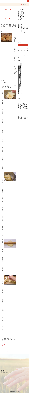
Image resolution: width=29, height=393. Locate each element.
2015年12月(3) (20, 78)
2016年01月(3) (20, 77)
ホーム (18, 4)
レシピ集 (20, 4)
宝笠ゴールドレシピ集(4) (21, 12)
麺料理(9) (19, 21)
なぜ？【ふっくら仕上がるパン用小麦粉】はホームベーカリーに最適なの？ (23, 101)
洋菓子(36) (19, 19)
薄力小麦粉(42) (20, 24)
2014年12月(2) (20, 87)
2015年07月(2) (20, 83)
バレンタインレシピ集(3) (21, 35)
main (4, 351)
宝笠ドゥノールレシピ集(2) (21, 32)
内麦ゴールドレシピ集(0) (21, 13)
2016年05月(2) (20, 75)
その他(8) (19, 23)
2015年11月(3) (20, 79)
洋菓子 (3, 345)
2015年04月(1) (20, 86)
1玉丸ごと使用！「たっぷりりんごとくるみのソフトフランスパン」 (23, 118)
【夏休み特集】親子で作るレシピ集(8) (23, 27)
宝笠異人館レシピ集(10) (21, 16)
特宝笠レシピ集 (4, 343)
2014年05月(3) (20, 91)
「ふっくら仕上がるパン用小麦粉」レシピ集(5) (23, 39)
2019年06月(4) (20, 64)
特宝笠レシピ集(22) (20, 11)
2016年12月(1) (20, 69)
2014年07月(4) (20, 90)
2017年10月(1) (20, 67)
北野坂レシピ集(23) (20, 15)
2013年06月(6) (20, 96)
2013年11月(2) (20, 93)
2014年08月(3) (20, 89)
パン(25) (19, 20)
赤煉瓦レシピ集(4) (20, 37)
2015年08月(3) (20, 82)
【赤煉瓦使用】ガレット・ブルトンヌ (23, 110)
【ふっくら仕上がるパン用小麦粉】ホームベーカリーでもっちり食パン (23, 107)
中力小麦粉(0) (19, 25)
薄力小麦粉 (3, 344)
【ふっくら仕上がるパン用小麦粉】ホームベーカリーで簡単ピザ (23, 105)
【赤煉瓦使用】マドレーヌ (21, 112)
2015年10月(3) (20, 80)
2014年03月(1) (20, 92)
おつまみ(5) (19, 22)
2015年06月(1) (20, 84)
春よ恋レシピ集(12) (20, 18)
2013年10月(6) (20, 94)
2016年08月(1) (20, 72)
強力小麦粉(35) (20, 26)
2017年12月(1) (20, 66)
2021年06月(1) (20, 63)
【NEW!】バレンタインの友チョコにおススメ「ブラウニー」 (23, 114)
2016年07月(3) (20, 73)
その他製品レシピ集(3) (21, 14)
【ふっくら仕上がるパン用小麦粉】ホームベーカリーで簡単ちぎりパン (23, 103)
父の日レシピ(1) (20, 31)
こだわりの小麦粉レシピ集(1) (22, 36)
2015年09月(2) (20, 81)
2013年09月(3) (20, 95)
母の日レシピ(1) (20, 30)
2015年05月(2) (20, 85)
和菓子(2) (19, 33)
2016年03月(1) (20, 76)
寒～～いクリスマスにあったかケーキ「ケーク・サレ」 (23, 116)
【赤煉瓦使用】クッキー (21, 111)
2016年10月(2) (20, 70)
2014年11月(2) (20, 88)
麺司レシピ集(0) (20, 17)
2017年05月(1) (20, 68)
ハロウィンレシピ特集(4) (21, 34)
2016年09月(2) (20, 71)
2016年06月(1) (20, 74)
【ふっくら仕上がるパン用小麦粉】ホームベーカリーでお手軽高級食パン (23, 109)
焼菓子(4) (19, 38)
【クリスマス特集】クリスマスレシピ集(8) (23, 29)
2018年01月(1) (20, 65)
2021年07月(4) (20, 62)
